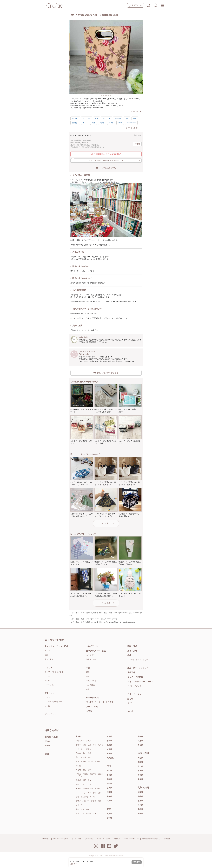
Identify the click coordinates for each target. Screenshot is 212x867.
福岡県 (140, 792)
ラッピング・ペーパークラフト (100, 702)
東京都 (78, 736)
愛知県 (109, 796)
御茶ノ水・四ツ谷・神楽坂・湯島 (88, 801)
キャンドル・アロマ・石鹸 (56, 646)
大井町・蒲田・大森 (83, 780)
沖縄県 (140, 813)
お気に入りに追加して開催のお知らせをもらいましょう (114, 160)
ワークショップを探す (60, 839)
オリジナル (106, 118)
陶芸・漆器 (132, 646)
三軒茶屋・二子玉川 (83, 741)
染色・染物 (132, 651)
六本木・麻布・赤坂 (83, 753)
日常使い (75, 123)
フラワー (49, 667)
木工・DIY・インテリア (137, 668)
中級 (134, 118)
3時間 (120, 123)
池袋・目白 (80, 805)
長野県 (109, 783)
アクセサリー (50, 693)
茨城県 (109, 736)
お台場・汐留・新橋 (83, 770)
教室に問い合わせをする (108, 373)
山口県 (140, 766)
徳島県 (140, 771)
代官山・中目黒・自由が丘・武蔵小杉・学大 (89, 775)
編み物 (130, 699)
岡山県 (140, 758)
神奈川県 (110, 758)
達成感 (111, 123)
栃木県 (109, 741)
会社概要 (167, 839)
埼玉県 (109, 749)
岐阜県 (109, 788)
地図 (138, 144)
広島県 (140, 762)
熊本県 (140, 801)
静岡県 (109, 792)
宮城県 (47, 746)
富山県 (109, 771)
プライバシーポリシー (131, 839)
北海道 (47, 741)
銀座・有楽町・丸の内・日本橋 (88, 761)
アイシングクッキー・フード (140, 681)
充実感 (102, 123)
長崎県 (140, 796)
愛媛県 (140, 779)
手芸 (88, 668)
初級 (127, 118)
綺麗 (96, 118)
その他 (130, 711)
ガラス (89, 711)
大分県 (140, 805)
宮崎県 (140, 809)
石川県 (109, 775)
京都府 (109, 818)
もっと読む (135, 111)
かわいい (75, 118)
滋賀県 (109, 813)
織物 (129, 655)
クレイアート (92, 646)
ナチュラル (86, 118)
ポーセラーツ (50, 714)
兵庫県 (140, 741)
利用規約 (117, 839)
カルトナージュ (134, 694)
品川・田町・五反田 (83, 749)
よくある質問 (76, 839)
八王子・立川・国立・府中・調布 (88, 793)
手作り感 (118, 118)
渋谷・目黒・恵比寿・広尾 (86, 813)
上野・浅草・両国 (82, 809)
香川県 (140, 775)
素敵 (93, 123)
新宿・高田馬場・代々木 (85, 797)
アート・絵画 (92, 707)
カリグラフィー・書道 (96, 651)
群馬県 (109, 745)
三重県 (109, 801)
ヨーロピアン (131, 123)
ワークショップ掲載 (103, 839)
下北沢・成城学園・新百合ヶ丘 (88, 789)
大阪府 (140, 736)
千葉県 (109, 754)
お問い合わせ (89, 839)
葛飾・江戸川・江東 (83, 784)
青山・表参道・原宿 (83, 757)
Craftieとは (46, 839)
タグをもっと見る (132, 128)
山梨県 (109, 779)
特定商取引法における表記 (151, 839)
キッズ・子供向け (135, 677)
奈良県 (140, 745)
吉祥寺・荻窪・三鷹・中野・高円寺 (89, 745)
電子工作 (131, 672)
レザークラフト (93, 697)
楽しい (85, 123)
